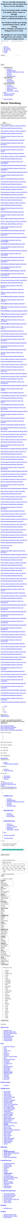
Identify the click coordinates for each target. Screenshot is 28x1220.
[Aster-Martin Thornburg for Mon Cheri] (14, 241)
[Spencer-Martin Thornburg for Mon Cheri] (14, 502)
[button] (8, 67)
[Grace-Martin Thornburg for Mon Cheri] (13, 646)
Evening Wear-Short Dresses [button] (8, 1190)
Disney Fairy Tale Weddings (11, 1104)
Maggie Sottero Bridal (9, 1118)
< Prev (5, 706)
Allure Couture (7, 1094)
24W (11, 868)
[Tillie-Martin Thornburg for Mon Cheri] (13, 568)
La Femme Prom (8, 1063)
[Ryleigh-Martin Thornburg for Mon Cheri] (13, 662)
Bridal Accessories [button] (5, 1082)
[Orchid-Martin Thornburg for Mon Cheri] (14, 187)
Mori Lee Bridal (8, 1128)
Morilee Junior (7, 1154)
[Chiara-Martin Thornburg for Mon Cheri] (14, 629)
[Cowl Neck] (4, 938)
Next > (5, 712)
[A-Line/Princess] (4, 945)
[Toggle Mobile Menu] (1, 790)
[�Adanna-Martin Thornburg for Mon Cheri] (14, 294)
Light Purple (8, 991)
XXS (9, 870)
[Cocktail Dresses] (7, 885)
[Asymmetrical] (4, 932)
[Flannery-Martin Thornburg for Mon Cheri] (14, 354)
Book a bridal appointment (7, 725)
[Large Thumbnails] (2, 120)
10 (23, 863)
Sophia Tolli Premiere (9, 1138)
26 (24, 865)
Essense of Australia (9, 1105)
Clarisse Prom (7, 1050)
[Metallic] (3, 911)
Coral (6, 1005)
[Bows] (4, 919)
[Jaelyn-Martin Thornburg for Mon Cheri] (13, 359)
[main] (14, 407)
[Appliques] (4, 916)
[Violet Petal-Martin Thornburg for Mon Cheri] (14, 235)
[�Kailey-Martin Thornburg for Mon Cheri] (14, 390)
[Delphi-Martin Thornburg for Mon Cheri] (14, 557)
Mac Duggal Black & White (11, 1177)
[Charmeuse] (3, 923)
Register (6, 51)
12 (2, 865)
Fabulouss (6, 1055)
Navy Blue (8, 986)
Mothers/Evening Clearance (10, 1216)
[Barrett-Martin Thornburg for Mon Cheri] (14, 376)
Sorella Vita (6, 1155)
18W (22, 867)
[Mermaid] (4, 947)
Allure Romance (8, 1095)
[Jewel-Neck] (4, 942)
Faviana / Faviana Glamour (10, 1056)
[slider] (24, 850)
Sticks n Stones (7, 1200)
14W (14, 867)
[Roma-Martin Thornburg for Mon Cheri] (13, 131)
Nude (6, 1008)
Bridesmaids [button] (4, 1147)
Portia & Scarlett (8, 1072)
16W (18, 867)
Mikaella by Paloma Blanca (10, 1122)
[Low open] (5, 906)
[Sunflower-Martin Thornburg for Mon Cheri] (14, 216)
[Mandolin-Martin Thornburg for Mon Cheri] (14, 402)
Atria (5, 1048)
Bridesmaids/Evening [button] (9, 820)
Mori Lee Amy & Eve (9, 1125)
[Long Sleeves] (5, 954)
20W (3, 868)
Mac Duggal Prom (8, 1066)
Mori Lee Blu (7, 1127)
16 (8, 865)
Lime (6, 976)
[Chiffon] (3, 925)
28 (4, 867)
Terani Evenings (8, 1186)
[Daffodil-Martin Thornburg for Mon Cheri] (14, 192)
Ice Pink (7, 992)
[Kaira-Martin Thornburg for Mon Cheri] (13, 125)
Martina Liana (7, 1121)
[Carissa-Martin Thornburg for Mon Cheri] (14, 583)
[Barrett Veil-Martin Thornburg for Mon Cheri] (14, 383)
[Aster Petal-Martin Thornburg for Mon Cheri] (14, 248)
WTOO (6, 1144)
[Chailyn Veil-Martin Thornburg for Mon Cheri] (14, 468)
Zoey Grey (6, 1079)
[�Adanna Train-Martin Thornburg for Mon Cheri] (14, 308)
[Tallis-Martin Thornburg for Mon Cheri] (13, 634)
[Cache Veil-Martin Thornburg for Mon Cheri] (14, 347)
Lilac (6, 989)
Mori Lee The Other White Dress (12, 1129)
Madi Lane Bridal (8, 1115)
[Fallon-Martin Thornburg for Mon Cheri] (13, 529)
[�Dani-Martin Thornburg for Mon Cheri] (14, 314)
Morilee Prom (7, 1067)
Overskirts (6, 1085)
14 (5, 865)
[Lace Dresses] (5, 892)
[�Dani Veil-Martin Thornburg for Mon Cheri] (14, 321)
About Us (6, 769)
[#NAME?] (6, 545)
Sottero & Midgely (8, 1139)
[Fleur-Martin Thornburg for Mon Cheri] (13, 651)
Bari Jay (6, 1150)
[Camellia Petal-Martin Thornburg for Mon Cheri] (14, 169)
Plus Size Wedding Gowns (10, 1033)
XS (13, 870)
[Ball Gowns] (5, 888)
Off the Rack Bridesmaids (10, 1157)
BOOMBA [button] (3, 1205)
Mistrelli (6, 1124)
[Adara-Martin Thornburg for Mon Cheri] (13, 595)
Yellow (7, 970)
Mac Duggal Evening (9, 1179)
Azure (5, 1049)
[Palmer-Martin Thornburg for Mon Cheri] (14, 535)
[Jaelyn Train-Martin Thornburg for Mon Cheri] (14, 371)
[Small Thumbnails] (1, 120)
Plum (6, 1000)
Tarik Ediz (6, 1076)
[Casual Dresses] (7, 884)
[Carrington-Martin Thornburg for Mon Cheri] (14, 415)
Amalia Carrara (7, 1098)
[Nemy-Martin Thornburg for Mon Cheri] (13, 562)
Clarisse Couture (8, 1166)
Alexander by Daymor (9, 1163)
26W (16, 868)
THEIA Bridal (7, 1142)
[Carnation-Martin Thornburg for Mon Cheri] (14, 176)
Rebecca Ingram (8, 1135)
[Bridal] (7, 881)
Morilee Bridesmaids (9, 1151)
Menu (2, 64)
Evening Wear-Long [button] (6, 1160)
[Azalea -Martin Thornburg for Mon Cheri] (14, 280)
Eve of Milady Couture (9, 1108)
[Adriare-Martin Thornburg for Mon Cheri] (14, 474)
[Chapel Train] (4, 933)
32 (10, 867)
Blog (5, 832)
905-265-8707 (4, 41)
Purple (7, 987)
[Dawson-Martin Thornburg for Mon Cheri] (14, 519)
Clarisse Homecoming (9, 1193)
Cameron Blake (7, 1164)
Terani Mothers (7, 1187)
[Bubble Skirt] (5, 895)
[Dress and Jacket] (5, 891)
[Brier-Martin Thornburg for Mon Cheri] (13, 491)
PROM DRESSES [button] (9, 810)
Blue (6, 984)
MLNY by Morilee (8, 1181)
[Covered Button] (5, 902)
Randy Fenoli (7, 1134)
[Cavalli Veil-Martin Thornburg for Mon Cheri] (14, 486)
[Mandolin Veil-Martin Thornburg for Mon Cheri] (14, 409)
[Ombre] (3, 913)
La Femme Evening (8, 1176)
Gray (6, 1014)
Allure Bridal (7, 1093)
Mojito (7, 972)
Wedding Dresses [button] (8, 795)
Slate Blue (7, 983)
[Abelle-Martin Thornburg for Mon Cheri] (13, 693)
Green (6, 975)
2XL (4, 871)
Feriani (5, 1169)
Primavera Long (8, 1073)
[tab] (15, 795)
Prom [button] (2, 1043)
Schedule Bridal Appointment (11, 763)
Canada (3, 785)
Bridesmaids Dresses (9, 1036)
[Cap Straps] (5, 959)
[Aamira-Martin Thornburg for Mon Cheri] (14, 395)
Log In (5, 52)
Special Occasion (8, 1039)
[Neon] (3, 912)
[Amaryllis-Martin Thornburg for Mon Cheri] (14, 151)
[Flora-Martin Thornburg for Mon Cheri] (13, 181)
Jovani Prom (7, 1060)
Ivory (6, 1006)
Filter (4, 122)
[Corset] (5, 899)
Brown (7, 1011)
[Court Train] (4, 935)
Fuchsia (7, 997)
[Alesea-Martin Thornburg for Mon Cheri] (14, 641)
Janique (5, 1172)
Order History (7, 777)
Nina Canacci (7, 1070)
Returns (6, 762)
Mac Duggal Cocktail (9, 1196)
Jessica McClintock (8, 1110)
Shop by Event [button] (4, 1027)
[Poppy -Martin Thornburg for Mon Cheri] (14, 221)
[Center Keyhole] (5, 898)
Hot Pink (7, 995)
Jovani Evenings (8, 1173)
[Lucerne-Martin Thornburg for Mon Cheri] (14, 674)
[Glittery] (3, 909)
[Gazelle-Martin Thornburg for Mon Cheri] (14, 434)
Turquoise (7, 980)
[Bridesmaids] (7, 883)
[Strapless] (5, 963)
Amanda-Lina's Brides (9, 835)
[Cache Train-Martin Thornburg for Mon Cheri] (14, 340)
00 (7, 863)
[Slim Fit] (4, 949)
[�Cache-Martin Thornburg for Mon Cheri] (14, 328)
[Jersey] (3, 928)
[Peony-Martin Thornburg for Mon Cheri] (13, 197)
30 (7, 867)
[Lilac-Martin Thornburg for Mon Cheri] (13, 657)
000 (4, 863)
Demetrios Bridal (8, 1102)
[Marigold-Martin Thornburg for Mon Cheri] (14, 209)
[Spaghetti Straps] (5, 961)
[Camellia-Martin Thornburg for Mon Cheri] (14, 163)
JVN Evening (7, 1174)
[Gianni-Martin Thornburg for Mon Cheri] (14, 524)
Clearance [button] (3, 1211)
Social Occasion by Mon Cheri (11, 1199)
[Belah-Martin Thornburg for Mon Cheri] (13, 451)
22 (18, 865)
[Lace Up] (5, 905)
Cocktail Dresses (8, 1040)
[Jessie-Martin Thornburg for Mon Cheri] (13, 513)
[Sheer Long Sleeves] (5, 956)
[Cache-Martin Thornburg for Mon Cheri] (14, 333)
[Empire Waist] (4, 946)
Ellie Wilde (6, 1053)
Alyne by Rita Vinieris (9, 1097)
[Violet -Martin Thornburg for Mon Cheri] (14, 228)
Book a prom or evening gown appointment (11, 730)
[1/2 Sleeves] (5, 952)
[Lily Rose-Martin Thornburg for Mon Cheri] (14, 137)
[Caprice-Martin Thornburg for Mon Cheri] (14, 456)
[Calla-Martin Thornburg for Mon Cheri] (13, 156)
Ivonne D (6, 1170)
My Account (7, 48)
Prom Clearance (8, 1217)
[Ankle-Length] (4, 930)
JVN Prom (6, 1062)
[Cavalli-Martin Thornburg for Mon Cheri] (14, 479)
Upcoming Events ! (8, 838)
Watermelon (8, 998)
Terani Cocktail (7, 1202)
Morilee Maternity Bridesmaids (11, 1153)
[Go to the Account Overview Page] (1, 44)
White (6, 1017)
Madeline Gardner (8, 1114)
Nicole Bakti (7, 1069)
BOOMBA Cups (8, 1208)
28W (20, 868)
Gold (6, 1009)
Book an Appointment (17, 41)
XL (24, 870)
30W (24, 868)
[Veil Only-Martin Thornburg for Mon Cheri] (14, 602)
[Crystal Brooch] (4, 920)
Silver (6, 1016)
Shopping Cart (7, 49)
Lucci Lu (6, 1065)
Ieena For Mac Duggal (9, 1059)
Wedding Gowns (8, 1030)
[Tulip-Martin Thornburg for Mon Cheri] (13, 202)
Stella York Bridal (8, 1141)
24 (21, 865)
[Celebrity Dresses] (5, 897)
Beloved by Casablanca (9, 1100)
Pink (6, 994)
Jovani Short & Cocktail (10, 1195)
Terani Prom (7, 1077)
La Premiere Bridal (8, 1112)
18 (11, 865)
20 (15, 865)
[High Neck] (4, 940)
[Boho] (5, 890)
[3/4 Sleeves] (5, 953)
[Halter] (4, 939)
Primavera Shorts (8, 1198)
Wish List (6, 46)
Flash (5, 1058)
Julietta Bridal (7, 1111)
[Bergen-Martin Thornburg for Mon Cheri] (14, 578)
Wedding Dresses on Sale (10, 1214)
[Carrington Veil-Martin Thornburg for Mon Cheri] (14, 429)
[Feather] (3, 926)
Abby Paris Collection (9, 1046)
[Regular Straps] (5, 960)
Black (6, 1013)
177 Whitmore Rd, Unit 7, (7, 783)
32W (4, 870)
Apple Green (8, 973)
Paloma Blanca (7, 1132)
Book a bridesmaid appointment (8, 727)
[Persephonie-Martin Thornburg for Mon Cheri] (14, 590)
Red (6, 1002)
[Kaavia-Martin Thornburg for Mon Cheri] (14, 439)
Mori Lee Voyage (8, 1131)
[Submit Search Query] (18, 841)
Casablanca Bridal (8, 1101)
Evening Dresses (8, 1037)
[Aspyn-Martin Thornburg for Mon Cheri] (13, 496)
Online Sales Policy (8, 770)
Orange (7, 1003)
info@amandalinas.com (10, 787)
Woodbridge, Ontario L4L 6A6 (8, 784)
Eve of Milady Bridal (9, 1107)
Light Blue (8, 981)
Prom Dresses (7, 1034)
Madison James (7, 1117)
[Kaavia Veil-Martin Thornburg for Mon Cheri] (14, 446)
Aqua (6, 978)
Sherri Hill (6, 1075)
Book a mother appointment (7, 728)
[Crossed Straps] (5, 904)
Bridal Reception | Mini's (10, 1032)
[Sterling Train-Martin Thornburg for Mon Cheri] (14, 552)
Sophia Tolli (7, 1136)
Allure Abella (7, 1091)
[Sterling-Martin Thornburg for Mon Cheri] (14, 540)
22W (7, 868)
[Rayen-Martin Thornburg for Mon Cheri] (13, 573)
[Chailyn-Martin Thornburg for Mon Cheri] (14, 462)
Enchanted (6, 1167)
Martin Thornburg (8, 99)
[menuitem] (15, 47)
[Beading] (4, 918)
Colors (5, 1052)
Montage (6, 1180)
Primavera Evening (8, 1183)
